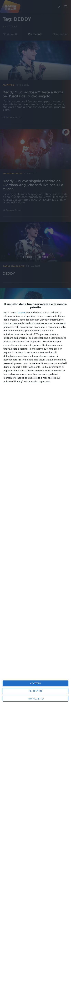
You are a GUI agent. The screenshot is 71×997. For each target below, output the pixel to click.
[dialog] (35, 648)
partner (22, 312)
